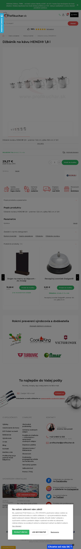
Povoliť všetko (20, 532)
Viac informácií (16, 526)
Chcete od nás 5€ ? (60, 546)
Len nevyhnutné (39, 532)
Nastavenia (55, 532)
